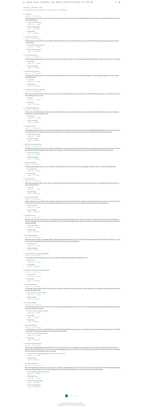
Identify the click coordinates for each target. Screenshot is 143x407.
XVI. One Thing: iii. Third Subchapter (37, 333)
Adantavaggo (31, 84)
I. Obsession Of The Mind (34, 22)
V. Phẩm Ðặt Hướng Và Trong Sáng (35, 90)
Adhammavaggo (32, 210)
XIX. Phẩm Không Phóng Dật (33, 343)
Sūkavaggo (30, 102)
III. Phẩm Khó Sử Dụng (31, 55)
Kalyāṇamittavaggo (32, 157)
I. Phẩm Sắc (28, 14)
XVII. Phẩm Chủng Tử (31, 303)
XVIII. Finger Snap (32, 376)
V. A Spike (30, 98)
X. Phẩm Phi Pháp (30, 179)
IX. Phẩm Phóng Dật (30, 162)
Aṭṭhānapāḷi (30, 279)
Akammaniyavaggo (32, 66)
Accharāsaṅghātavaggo (34, 385)
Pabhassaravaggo (32, 120)
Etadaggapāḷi (31, 264)
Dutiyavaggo (31, 315)
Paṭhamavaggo (31, 297)
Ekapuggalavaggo (32, 248)
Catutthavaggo (31, 358)
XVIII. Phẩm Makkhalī (31, 325)
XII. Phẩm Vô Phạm (30, 215)
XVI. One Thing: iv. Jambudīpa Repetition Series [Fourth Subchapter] (46, 353)
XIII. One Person (31, 244)
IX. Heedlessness (32, 169)
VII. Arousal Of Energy (33, 134)
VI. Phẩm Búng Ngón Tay (32, 108)
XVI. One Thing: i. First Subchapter (36, 292)
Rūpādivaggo (31, 31)
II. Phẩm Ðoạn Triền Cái (31, 37)
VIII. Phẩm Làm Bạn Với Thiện (33, 144)
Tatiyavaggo (30, 338)
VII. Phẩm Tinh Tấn (30, 126)
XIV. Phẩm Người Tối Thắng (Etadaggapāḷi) (37, 253)
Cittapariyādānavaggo (33, 27)
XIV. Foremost (31, 260)
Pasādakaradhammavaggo (35, 380)
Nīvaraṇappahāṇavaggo (34, 49)
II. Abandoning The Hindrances (36, 45)
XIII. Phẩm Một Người (31, 235)
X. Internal (30, 187)
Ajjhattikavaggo (31, 191)
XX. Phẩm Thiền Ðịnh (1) (31, 363)
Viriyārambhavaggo (33, 139)
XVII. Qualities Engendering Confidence (38, 372)
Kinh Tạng (27, 7)
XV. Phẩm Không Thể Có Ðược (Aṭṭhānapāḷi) (37, 270)
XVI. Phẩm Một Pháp (30, 284)
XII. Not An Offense (32, 225)
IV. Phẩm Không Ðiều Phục (32, 71)
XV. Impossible (31, 274)
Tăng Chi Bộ (34, 7)
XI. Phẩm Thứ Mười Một (31, 197)
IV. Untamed (30, 80)
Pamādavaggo (31, 173)
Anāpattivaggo (31, 230)
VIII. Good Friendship (33, 152)
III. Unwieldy (30, 61)
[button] (29, 2)
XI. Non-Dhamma (32, 205)
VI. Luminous (31, 116)
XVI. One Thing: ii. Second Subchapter (37, 311)
